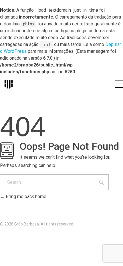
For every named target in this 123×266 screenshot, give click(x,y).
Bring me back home (25, 196)
